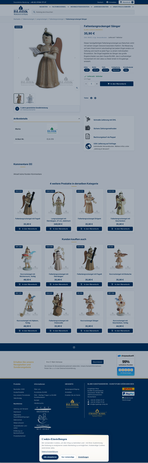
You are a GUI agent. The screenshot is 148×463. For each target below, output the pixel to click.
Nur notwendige (68, 457)
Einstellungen (83, 457)
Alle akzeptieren (50, 457)
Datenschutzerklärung (50, 451)
